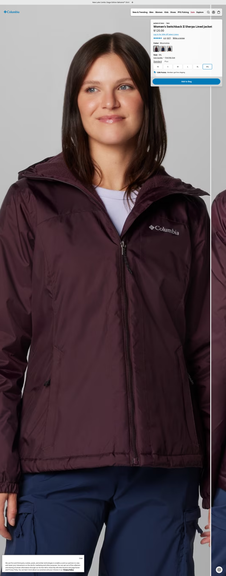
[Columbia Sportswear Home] (11, 11)
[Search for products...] (208, 12)
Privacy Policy (68, 570)
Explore (199, 12)
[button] (219, 569)
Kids (166, 12)
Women (159, 12)
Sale (193, 12)
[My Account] (213, 12)
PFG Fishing (183, 12)
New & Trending (140, 12)
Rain (168, 23)
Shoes (173, 12)
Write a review (179, 38)
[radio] (156, 49)
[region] (113, 290)
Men (151, 12)
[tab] (157, 61)
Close (81, 558)
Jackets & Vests (158, 23)
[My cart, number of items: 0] (218, 12)
